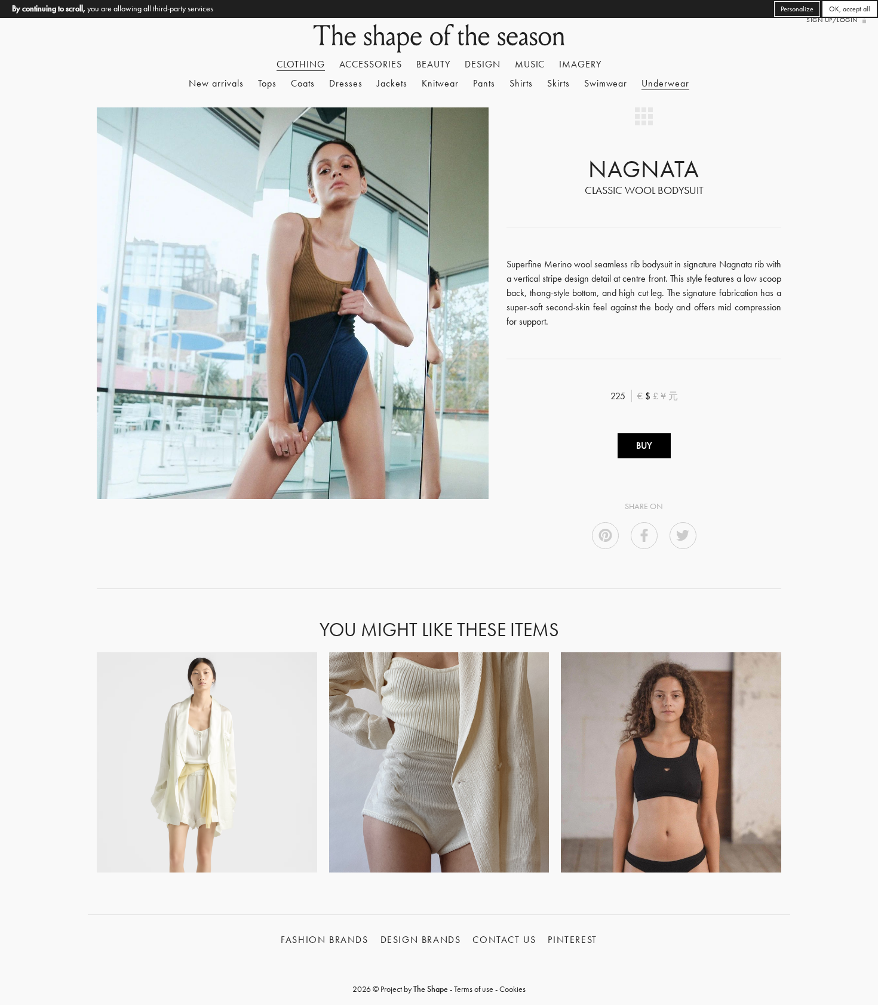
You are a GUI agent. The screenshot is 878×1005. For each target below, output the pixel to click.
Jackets (392, 83)
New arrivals (216, 83)
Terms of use (473, 989)
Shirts (521, 83)
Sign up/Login (831, 20)
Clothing (301, 64)
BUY (644, 445)
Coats (303, 83)
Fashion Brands (324, 939)
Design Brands (420, 939)
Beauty (433, 64)
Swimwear (606, 83)
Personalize (797, 9)
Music (530, 64)
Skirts (558, 83)
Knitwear (440, 83)
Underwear (665, 83)
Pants (484, 83)
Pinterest (572, 939)
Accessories (371, 64)
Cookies (512, 989)
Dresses (346, 83)
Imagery (580, 64)
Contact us (504, 939)
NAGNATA (643, 169)
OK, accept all (849, 9)
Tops (267, 83)
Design (483, 64)
